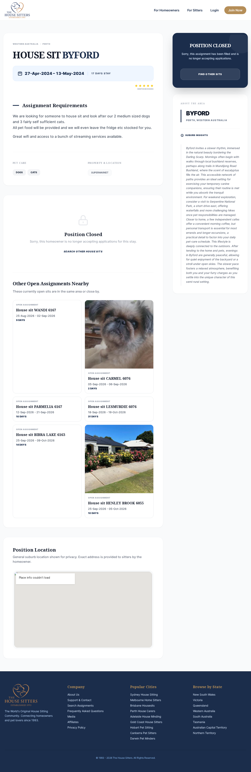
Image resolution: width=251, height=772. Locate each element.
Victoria (198, 700)
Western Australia (204, 711)
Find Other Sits (210, 74)
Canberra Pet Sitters (143, 733)
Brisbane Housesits (142, 705)
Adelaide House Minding (145, 716)
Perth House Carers (142, 711)
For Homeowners (166, 10)
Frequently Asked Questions (85, 711)
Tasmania (199, 722)
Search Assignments (80, 705)
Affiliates (72, 722)
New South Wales (204, 694)
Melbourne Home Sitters (145, 700)
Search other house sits (83, 251)
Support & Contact (79, 700)
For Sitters (195, 10)
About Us (73, 694)
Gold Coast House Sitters (146, 722)
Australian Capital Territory (210, 727)
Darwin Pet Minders (142, 738)
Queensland (200, 705)
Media (71, 716)
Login (214, 10)
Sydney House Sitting (144, 694)
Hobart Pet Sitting (141, 727)
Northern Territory (204, 733)
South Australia (202, 716)
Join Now (235, 10)
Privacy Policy (76, 727)
